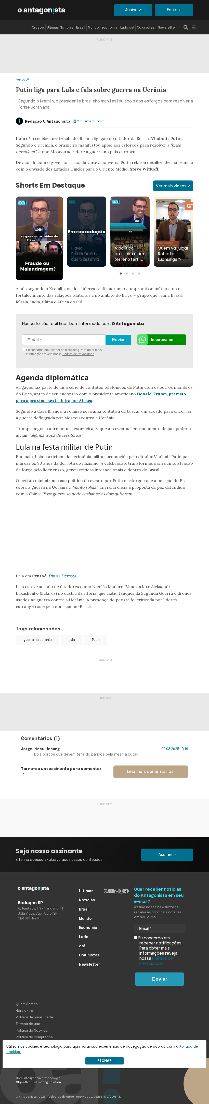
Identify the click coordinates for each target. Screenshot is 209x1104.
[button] (121, 273)
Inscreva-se (162, 339)
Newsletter (167, 27)
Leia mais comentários (150, 772)
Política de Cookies (32, 1030)
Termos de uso (28, 1024)
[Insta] (121, 891)
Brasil (80, 27)
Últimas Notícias (60, 27)
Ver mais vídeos (171, 186)
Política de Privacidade (78, 354)
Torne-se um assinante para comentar (61, 768)
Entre (172, 10)
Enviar (118, 339)
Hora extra (24, 1010)
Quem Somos (27, 1004)
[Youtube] (111, 891)
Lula (72, 640)
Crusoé (38, 27)
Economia (109, 27)
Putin (96, 640)
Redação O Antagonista (47, 121)
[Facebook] (126, 891)
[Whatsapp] (116, 891)
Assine (131, 10)
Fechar (104, 1060)
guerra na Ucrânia (37, 640)
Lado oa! (127, 27)
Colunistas (146, 27)
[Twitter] (105, 891)
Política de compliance (34, 1037)
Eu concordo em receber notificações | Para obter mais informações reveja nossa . (63, 352)
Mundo (93, 27)
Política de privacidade (34, 1017)
